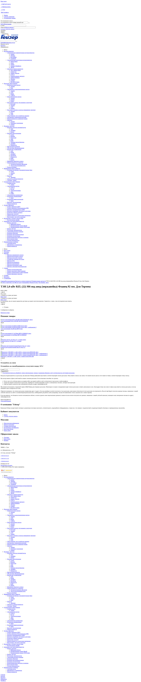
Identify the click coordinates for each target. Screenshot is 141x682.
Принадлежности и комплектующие (17, 118)
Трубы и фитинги (9, 205)
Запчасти (9, 120)
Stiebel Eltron (13, 61)
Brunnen (12, 136)
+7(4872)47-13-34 (5, 458)
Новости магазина (9, 424)
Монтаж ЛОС (11, 260)
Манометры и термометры (14, 244)
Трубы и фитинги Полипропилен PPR (18, 208)
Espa (11, 88)
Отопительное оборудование (12, 181)
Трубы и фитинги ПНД (13, 206)
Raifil (11, 140)
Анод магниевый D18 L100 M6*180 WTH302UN (14, 321)
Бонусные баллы (8, 429)
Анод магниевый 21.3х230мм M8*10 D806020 (13, 335)
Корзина (3, 45)
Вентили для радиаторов (14, 202)
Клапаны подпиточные (13, 236)
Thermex (12, 55)
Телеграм (3, 401)
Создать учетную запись (7, 29)
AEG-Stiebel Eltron (15, 70)
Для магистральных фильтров (18, 164)
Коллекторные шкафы (13, 220)
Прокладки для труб (12, 214)
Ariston (12, 54)
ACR (11, 92)
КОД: (2, 290)
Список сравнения (9, 16)
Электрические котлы (13, 186)
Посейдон (13, 155)
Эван (11, 192)
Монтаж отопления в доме (14, 265)
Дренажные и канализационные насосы (18, 89)
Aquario (12, 86)
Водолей (12, 104)
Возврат (6, 440)
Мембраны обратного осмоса (15, 161)
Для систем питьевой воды (17, 165)
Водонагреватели (9, 51)
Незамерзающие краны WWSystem (20, 227)
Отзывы (6, 275)
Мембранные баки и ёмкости (12, 168)
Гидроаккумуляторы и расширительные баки (19, 170)
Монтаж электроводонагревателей (16, 266)
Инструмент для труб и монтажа (16, 217)
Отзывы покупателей (10, 426)
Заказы (6, 15)
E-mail (2, 25)
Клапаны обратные (12, 233)
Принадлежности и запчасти (15, 162)
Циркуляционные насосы (14, 96)
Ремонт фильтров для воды (14, 274)
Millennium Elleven (15, 224)
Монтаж (6, 253)
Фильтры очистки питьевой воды (16, 127)
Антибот (3, 30)
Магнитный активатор (13, 146)
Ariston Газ (13, 71)
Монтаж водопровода (13, 262)
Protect (12, 101)
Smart (11, 198)
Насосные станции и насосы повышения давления (21, 110)
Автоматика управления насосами (16, 117)
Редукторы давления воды (14, 230)
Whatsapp (8, 401)
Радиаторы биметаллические (15, 199)
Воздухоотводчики (12, 239)
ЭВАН (12, 67)
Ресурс (12, 189)
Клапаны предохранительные (15, 234)
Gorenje (12, 80)
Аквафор (12, 130)
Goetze (12, 135)
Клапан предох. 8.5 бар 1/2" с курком (11, 341)
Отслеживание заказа (7, 22)
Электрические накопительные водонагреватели (20, 52)
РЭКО (12, 193)
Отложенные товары (10, 18)
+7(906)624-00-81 (6, 7)
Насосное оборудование (10, 83)
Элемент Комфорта (15, 66)
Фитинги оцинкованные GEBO (16, 209)
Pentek (12, 152)
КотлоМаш (13, 57)
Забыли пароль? (9, 27)
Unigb (12, 171)
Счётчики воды (11, 243)
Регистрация (7, 24)
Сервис (6, 268)
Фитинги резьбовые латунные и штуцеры (19, 211)
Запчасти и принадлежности (15, 69)
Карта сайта (7, 430)
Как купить (7, 250)
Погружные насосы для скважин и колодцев (19, 102)
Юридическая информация (11, 423)
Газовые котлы (11, 183)
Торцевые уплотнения (16, 123)
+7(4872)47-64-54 (6, 4)
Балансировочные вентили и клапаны (17, 237)
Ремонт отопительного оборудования (17, 272)
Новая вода (13, 145)
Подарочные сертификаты (11, 427)
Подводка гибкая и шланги (14, 212)
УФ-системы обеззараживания (15, 148)
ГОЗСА (12, 74)
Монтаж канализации (13, 263)
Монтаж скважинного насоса (15, 255)
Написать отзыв (5, 312)
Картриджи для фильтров (14, 149)
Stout (11, 174)
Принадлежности (12, 203)
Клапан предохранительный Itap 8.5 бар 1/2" (13, 347)
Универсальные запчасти (17, 76)
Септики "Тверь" (12, 180)
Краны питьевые (12, 167)
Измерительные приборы (11, 242)
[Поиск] (16, 41)
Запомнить (5, 33)
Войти (2, 24)
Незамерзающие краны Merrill (18, 225)
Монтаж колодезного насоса (15, 256)
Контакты (6, 277)
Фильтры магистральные (14, 133)
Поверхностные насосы (13, 85)
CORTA (12, 95)
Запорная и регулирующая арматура (14, 221)
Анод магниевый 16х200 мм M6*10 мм (12, 328)
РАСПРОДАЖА (14, 82)
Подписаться (4, 371)
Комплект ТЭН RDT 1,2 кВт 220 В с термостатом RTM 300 (17, 356)
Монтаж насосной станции (14, 257)
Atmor (12, 63)
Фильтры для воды (9, 126)
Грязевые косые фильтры (17, 142)
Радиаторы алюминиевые (14, 196)
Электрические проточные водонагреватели (19, 60)
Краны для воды (11, 222)
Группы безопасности (13, 240)
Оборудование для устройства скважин (18, 115)
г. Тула (3, 9)
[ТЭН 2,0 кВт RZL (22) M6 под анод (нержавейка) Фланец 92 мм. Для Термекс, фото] (25, 282)
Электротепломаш (15, 190)
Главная (3, 281)
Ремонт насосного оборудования (16, 271)
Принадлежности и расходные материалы (19, 215)
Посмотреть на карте (6, 465)
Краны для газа (11, 228)
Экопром (12, 177)
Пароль (3, 27)
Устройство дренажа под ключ (15, 259)
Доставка (6, 252)
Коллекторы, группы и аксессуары (13, 218)
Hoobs (12, 93)
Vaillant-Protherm (15, 77)
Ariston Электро (14, 73)
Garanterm (13, 58)
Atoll (11, 129)
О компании (7, 278)
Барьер (12, 132)
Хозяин (12, 99)
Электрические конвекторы (15, 195)
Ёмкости (9, 176)
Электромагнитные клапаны (15, 231)
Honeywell (13, 137)
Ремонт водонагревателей (14, 269)
